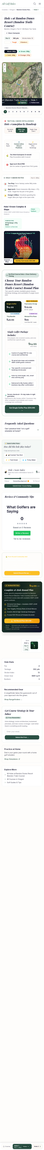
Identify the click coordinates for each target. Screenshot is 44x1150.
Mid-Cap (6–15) (21, 130)
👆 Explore (22, 102)
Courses (5, 10)
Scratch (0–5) (10, 130)
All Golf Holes (9, 3)
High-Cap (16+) (33, 130)
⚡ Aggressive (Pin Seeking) (33, 145)
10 (39, 112)
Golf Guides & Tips (14, 782)
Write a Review (22, 533)
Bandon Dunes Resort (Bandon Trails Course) (24, 10)
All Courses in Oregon (15, 779)
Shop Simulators (11, 759)
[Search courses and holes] (34, 3)
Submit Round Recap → (22, 573)
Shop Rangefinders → (13, 699)
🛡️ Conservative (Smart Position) (19, 145)
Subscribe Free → (22, 737)
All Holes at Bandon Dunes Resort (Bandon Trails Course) (20, 775)
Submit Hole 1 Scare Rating (22, 486)
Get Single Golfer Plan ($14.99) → (22, 409)
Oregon (12, 10)
